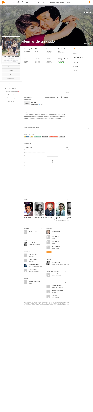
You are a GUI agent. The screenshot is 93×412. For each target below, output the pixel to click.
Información (76, 49)
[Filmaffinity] (27, 137)
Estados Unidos (26, 62)
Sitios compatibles (50, 97)
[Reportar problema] (58, 97)
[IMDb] (32, 137)
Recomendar (11, 101)
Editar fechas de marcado (11, 91)
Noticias (75, 62)
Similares (75, 66)
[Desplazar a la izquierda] (60, 199)
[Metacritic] (45, 137)
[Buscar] (89, 2)
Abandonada (10, 78)
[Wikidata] (62, 137)
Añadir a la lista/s (10, 98)
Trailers (75, 53)
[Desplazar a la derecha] (64, 199)
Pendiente (11, 67)
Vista (11, 74)
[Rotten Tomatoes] (54, 137)
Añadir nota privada (11, 95)
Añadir (37, 127)
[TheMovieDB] (38, 137)
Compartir (12, 84)
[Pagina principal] (3, 3)
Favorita (11, 70)
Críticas (75, 71)
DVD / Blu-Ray (78, 58)
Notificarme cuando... (11, 88)
